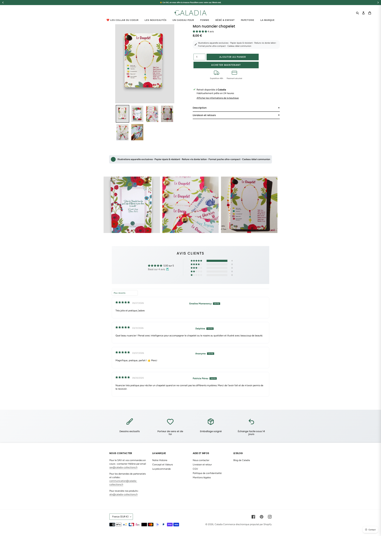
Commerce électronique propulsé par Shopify (247, 524)
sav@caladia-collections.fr (123, 467)
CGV (195, 468)
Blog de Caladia (241, 460)
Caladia (218, 524)
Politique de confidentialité (207, 473)
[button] (200, 31)
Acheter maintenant (226, 65)
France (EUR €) (120, 516)
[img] (122, 302)
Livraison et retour (202, 464)
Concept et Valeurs (162, 464)
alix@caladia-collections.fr (123, 494)
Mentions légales (202, 477)
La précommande (161, 468)
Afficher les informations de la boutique (218, 98)
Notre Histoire (159, 460)
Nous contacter (201, 460)
